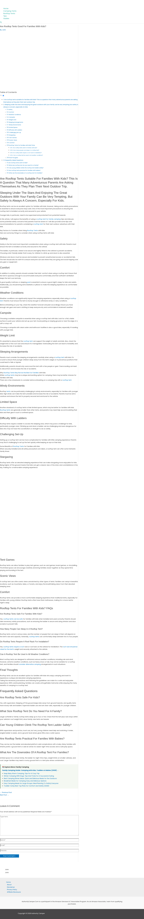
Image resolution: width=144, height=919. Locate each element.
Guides (6, 18)
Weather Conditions (15, 114)
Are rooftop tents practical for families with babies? (24, 170)
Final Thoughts (13, 157)
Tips (5, 16)
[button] (1, 22)
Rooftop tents (5, 410)
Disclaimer (11, 887)
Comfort (11, 112)
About (9, 885)
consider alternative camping (30, 664)
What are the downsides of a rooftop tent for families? (25, 173)
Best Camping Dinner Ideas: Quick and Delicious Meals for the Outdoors (30, 778)
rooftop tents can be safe (13, 619)
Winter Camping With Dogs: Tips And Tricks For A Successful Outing (29, 776)
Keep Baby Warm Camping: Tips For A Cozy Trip (21, 773)
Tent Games (13, 137)
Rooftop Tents (9, 13)
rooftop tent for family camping (48, 219)
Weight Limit (12, 120)
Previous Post (6, 792)
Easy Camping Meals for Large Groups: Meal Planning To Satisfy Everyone (31, 783)
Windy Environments (15, 125)
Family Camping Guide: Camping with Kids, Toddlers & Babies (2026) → (30, 770)
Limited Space (13, 127)
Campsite (12, 117)
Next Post (4, 795)
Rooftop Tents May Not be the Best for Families (21, 373)
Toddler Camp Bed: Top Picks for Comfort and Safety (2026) (26, 786)
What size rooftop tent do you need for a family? (24, 165)
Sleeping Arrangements (16, 122)
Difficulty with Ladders (15, 130)
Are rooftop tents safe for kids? (18, 163)
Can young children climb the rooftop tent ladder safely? (26, 168)
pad (28, 282)
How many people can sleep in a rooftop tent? (26, 150)
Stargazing (12, 135)
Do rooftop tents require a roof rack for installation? (27, 152)
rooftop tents (9, 375)
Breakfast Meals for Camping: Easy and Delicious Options (25, 781)
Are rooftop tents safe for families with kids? (25, 148)
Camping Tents (9, 11)
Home (5, 8)
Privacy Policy (12, 889)
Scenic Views (13, 140)
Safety (10, 109)
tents (8, 391)
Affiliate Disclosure (14, 892)
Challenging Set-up (15, 132)
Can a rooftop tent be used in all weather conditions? (28, 155)
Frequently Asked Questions (14, 160)
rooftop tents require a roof (13, 647)
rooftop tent (38, 224)
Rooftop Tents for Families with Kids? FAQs (22, 145)
